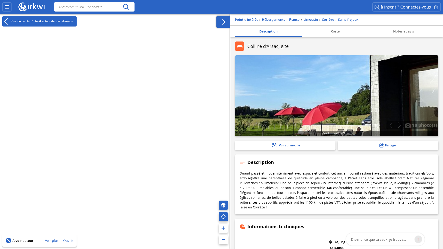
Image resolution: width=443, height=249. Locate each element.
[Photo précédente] (390, 125)
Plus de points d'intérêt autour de (41, 21)
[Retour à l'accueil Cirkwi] (31, 7)
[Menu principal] (7, 7)
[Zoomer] (223, 228)
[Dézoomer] (223, 239)
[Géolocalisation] (223, 216)
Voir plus (52, 240)
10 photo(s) (424, 125)
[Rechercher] (126, 7)
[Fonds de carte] (223, 205)
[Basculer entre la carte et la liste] (223, 22)
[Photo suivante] (399, 125)
